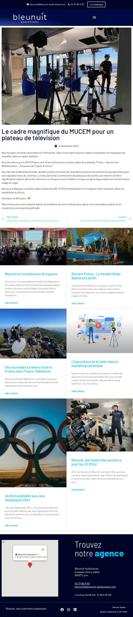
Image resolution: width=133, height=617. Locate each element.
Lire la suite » (11, 303)
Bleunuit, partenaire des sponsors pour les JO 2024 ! (96, 462)
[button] (94, 17)
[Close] (43, 549)
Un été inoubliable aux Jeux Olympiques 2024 (25, 498)
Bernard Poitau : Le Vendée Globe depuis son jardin (96, 276)
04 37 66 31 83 (77, 4)
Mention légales (119, 607)
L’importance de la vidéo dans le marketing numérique (94, 364)
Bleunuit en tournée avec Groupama (31, 274)
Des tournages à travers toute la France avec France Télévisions (28, 369)
